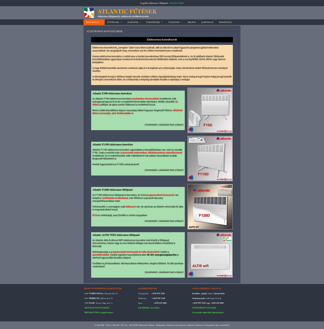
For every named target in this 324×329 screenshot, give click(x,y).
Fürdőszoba (153, 22)
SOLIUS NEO (177, 3)
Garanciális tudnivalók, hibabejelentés (208, 312)
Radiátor (133, 22)
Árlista (191, 22)
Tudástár (173, 22)
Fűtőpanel (113, 22)
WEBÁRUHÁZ (225, 22)
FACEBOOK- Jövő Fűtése (149, 307)
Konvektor (92, 22)
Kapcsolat (207, 22)
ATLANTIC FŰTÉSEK (127, 11)
